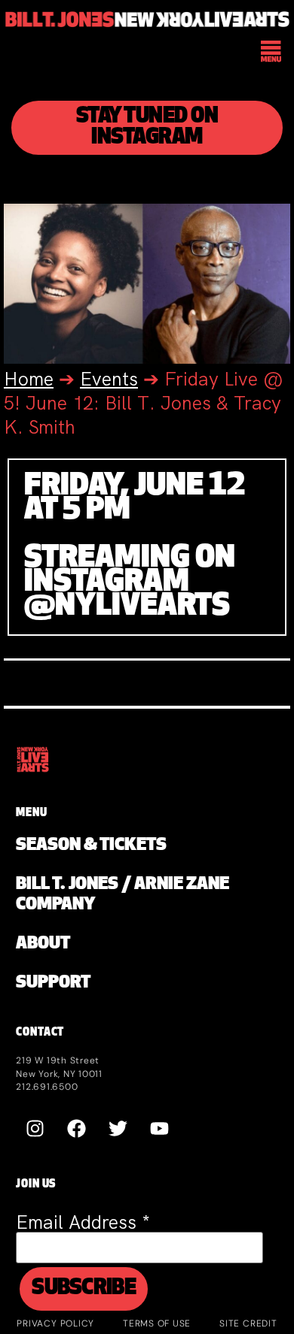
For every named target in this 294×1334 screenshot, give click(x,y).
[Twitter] (117, 1129)
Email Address (83, 1222)
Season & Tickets (91, 846)
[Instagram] (35, 1129)
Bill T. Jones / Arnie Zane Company (122, 895)
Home (29, 379)
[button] (271, 53)
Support (53, 983)
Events (109, 379)
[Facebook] (76, 1129)
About (43, 944)
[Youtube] (159, 1129)
